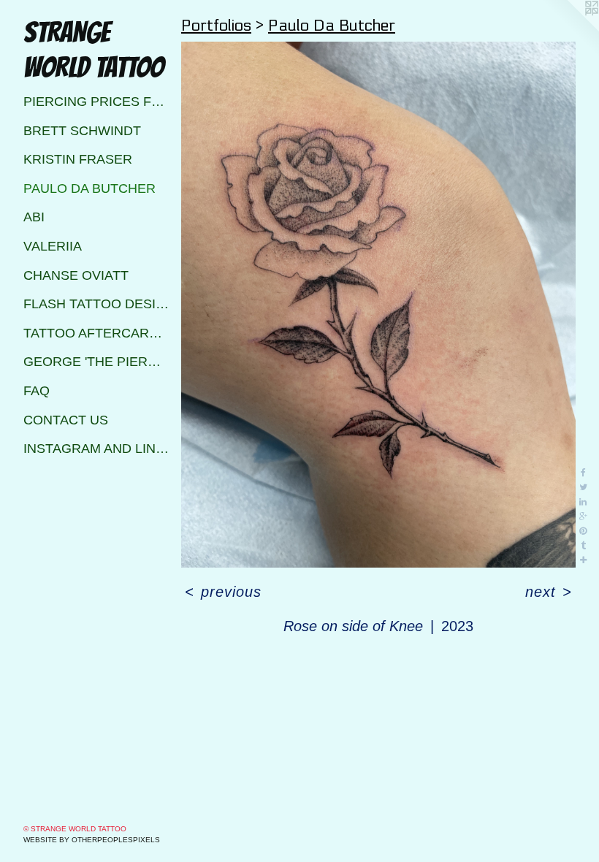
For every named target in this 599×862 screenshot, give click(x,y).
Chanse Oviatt (76, 275)
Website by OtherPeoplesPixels (91, 840)
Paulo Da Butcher (89, 188)
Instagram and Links (96, 448)
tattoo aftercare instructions (96, 333)
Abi (34, 217)
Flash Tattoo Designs (96, 304)
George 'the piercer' (96, 361)
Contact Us (65, 420)
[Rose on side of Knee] (378, 305)
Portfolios (216, 25)
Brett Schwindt (82, 130)
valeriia (52, 246)
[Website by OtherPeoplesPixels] (570, 29)
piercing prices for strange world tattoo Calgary (96, 101)
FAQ (36, 391)
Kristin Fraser (77, 159)
